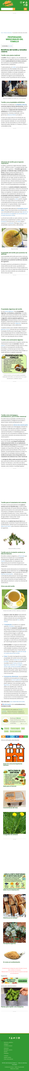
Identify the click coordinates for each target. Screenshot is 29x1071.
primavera (3, 221)
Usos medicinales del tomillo (17, 701)
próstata (6, 661)
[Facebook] (9, 1038)
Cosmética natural (8, 1045)
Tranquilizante (8, 624)
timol (23, 728)
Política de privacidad (19, 1067)
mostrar (10, 46)
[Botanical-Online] (8, 4)
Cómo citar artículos (8, 1059)
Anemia (5, 1051)
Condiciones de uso (9, 1067)
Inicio (2, 32)
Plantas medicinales (8, 32)
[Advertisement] (14, 23)
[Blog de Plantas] (19, 1038)
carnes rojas (7, 666)
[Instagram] (16, 1038)
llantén (12, 223)
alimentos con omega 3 (16, 665)
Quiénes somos (7, 1057)
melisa (5, 621)
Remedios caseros (8, 1050)
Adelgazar (6, 1044)
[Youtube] (11, 1038)
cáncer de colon (18, 659)
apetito (3, 345)
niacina (3, 561)
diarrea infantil (12, 115)
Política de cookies (14, 1068)
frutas (14, 663)
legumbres (7, 665)
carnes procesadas (16, 666)
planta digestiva (9, 311)
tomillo (14, 67)
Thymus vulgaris (15, 728)
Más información (6, 704)
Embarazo (6, 1053)
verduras (19, 663)
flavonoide (22, 556)
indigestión (18, 323)
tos (20, 197)
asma (16, 199)
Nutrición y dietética (8, 1042)
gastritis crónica (5, 329)
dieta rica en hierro (6, 526)
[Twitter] (14, 1038)
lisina (23, 629)
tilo (18, 620)
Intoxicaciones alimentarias (11, 676)
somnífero (11, 626)
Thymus (7, 728)
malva (18, 221)
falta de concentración (7, 574)
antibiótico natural (21, 104)
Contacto (6, 1055)
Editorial (18, 718)
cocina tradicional (16, 680)
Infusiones (6, 1048)
